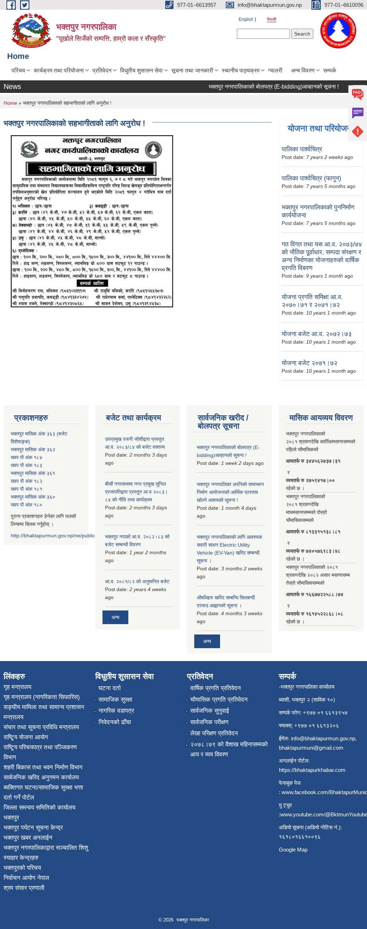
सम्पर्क (329, 70)
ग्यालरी (275, 70)
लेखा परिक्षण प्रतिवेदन (214, 733)
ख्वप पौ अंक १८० (26, 505)
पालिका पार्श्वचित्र (302, 149)
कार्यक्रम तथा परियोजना (59, 70)
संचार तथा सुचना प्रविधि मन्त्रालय (41, 727)
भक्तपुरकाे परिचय (22, 867)
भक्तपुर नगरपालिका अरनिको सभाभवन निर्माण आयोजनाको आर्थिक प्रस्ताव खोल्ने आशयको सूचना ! (230, 492)
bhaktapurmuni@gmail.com (311, 748)
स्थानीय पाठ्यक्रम (240, 70)
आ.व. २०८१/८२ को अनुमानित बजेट (137, 581)
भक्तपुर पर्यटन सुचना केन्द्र (33, 827)
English (246, 19)
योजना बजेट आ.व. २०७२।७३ (317, 334)
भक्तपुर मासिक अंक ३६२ (33, 449)
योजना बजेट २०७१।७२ (309, 363)
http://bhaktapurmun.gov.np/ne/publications (60, 535)
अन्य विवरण (303, 70)
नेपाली (271, 19)
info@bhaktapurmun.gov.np (323, 738)
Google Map (293, 850)
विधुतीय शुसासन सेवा (141, 70)
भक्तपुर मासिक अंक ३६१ (33, 473)
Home (10, 103)
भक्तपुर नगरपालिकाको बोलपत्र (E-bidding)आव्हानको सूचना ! (266, 87)
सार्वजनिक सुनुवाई (209, 710)
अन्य (115, 617)
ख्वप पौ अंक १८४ (26, 457)
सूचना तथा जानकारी (192, 70)
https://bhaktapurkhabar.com (312, 770)
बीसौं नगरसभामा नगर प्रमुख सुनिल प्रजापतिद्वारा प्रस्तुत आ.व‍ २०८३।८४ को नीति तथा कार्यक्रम (136, 492)
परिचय (18, 70)
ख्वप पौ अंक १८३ (26, 465)
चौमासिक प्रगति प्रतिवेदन (219, 699)
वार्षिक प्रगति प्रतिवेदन (215, 688)
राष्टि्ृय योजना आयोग (26, 737)
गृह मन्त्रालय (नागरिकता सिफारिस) (42, 697)
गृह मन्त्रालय (17, 687)
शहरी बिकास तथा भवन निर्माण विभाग (43, 767)
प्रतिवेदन (101, 70)
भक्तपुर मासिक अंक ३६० (33, 497)
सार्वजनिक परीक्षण (209, 722)
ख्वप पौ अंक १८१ (26, 489)
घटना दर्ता (110, 688)
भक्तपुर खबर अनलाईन (28, 837)
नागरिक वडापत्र (116, 710)
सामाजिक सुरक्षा (115, 699)
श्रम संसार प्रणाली (24, 888)
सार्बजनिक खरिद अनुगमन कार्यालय (41, 777)
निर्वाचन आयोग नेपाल (26, 877)
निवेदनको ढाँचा (115, 722)
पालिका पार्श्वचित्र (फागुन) (311, 178)
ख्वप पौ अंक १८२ (26, 481)
